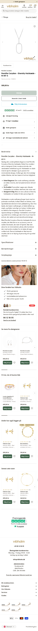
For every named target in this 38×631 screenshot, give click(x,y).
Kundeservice (7, 65)
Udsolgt (19, 93)
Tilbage (5, 17)
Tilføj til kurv (7, 363)
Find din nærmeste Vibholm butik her (19, 575)
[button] (19, 122)
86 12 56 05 (8, 317)
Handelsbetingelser (31, 627)
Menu (2, 7)
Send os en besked (9, 320)
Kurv (35, 6)
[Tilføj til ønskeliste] (34, 26)
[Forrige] (2, 42)
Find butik (24, 7)
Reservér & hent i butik (19, 98)
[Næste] (35, 42)
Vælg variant (7, 408)
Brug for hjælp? (31, 17)
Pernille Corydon (6, 71)
